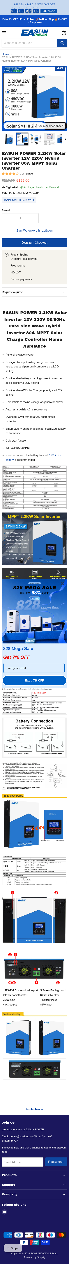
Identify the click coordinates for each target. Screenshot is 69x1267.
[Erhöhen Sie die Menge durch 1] (34, 218)
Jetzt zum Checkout (34, 242)
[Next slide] (65, 139)
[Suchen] (62, 43)
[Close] (62, 583)
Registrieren (56, 1161)
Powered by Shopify (34, 1257)
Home (5, 54)
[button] (8, 139)
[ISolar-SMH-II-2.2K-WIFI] (19, 203)
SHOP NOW (49, 11)
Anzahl (6, 210)
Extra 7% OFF (34, 680)
